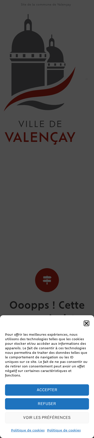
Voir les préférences (47, 417)
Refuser (47, 403)
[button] (86, 323)
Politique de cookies (28, 430)
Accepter (47, 389)
